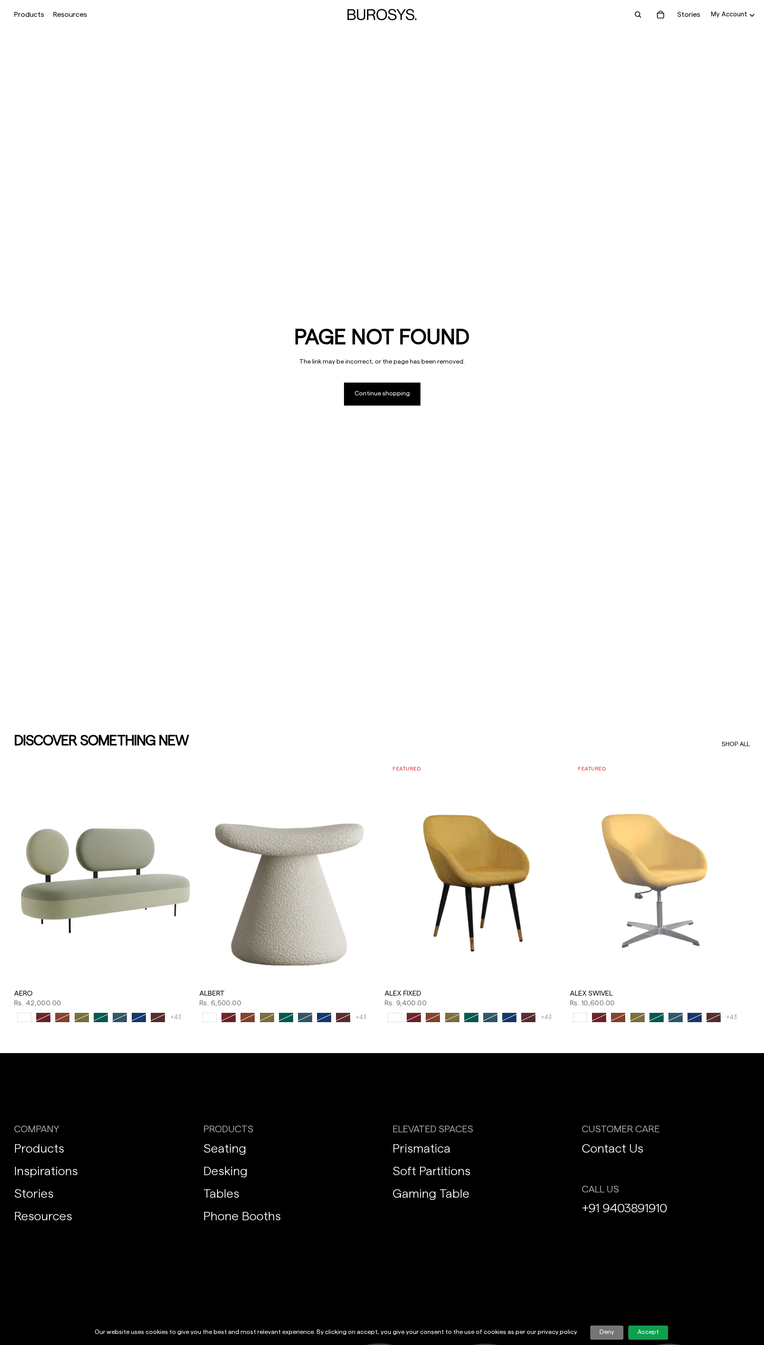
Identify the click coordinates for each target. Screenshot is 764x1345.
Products (39, 1148)
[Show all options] (175, 1017)
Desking (225, 1171)
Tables (221, 1194)
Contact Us (612, 1148)
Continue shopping (382, 394)
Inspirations (46, 1171)
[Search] (638, 14)
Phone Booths (242, 1216)
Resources (43, 1216)
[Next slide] (181, 872)
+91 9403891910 (624, 1208)
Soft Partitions (431, 1171)
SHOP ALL (736, 744)
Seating (224, 1148)
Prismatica (422, 1148)
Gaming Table (431, 1194)
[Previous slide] (27, 872)
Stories (688, 14)
